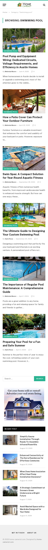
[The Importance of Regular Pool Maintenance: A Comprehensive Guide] (24, 269)
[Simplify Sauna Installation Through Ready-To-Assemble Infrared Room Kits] (10, 440)
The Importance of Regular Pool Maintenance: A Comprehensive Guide (23, 288)
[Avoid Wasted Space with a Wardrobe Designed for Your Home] (10, 510)
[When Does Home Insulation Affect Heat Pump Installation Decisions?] (10, 475)
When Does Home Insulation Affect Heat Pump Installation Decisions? (32, 474)
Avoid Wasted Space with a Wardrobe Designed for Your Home (32, 509)
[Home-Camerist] (24, 5)
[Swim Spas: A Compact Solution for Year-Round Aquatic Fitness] (24, 158)
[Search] (44, 5)
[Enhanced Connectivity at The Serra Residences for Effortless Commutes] (10, 459)
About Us (31, 533)
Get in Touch (18, 533)
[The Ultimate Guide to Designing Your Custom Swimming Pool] (24, 215)
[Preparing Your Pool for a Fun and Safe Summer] (24, 326)
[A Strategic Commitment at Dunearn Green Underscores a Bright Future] (10, 491)
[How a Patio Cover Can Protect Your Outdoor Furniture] (24, 101)
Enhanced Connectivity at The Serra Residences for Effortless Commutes (31, 458)
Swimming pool (10, 51)
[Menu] (4, 5)
